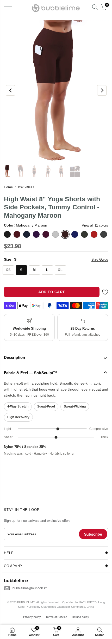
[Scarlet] (94, 234)
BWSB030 (26, 187)
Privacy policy (32, 617)
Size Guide (99, 259)
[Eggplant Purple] (36, 234)
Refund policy (80, 617)
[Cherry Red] (17, 234)
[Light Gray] (55, 234)
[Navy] (74, 234)
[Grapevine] (45, 234)
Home (8, 187)
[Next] (102, 90)
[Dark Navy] (26, 234)
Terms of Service (56, 617)
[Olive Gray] (84, 234)
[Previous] (10, 90)
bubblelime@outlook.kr (30, 587)
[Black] (7, 234)
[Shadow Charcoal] (103, 234)
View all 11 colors (95, 225)
